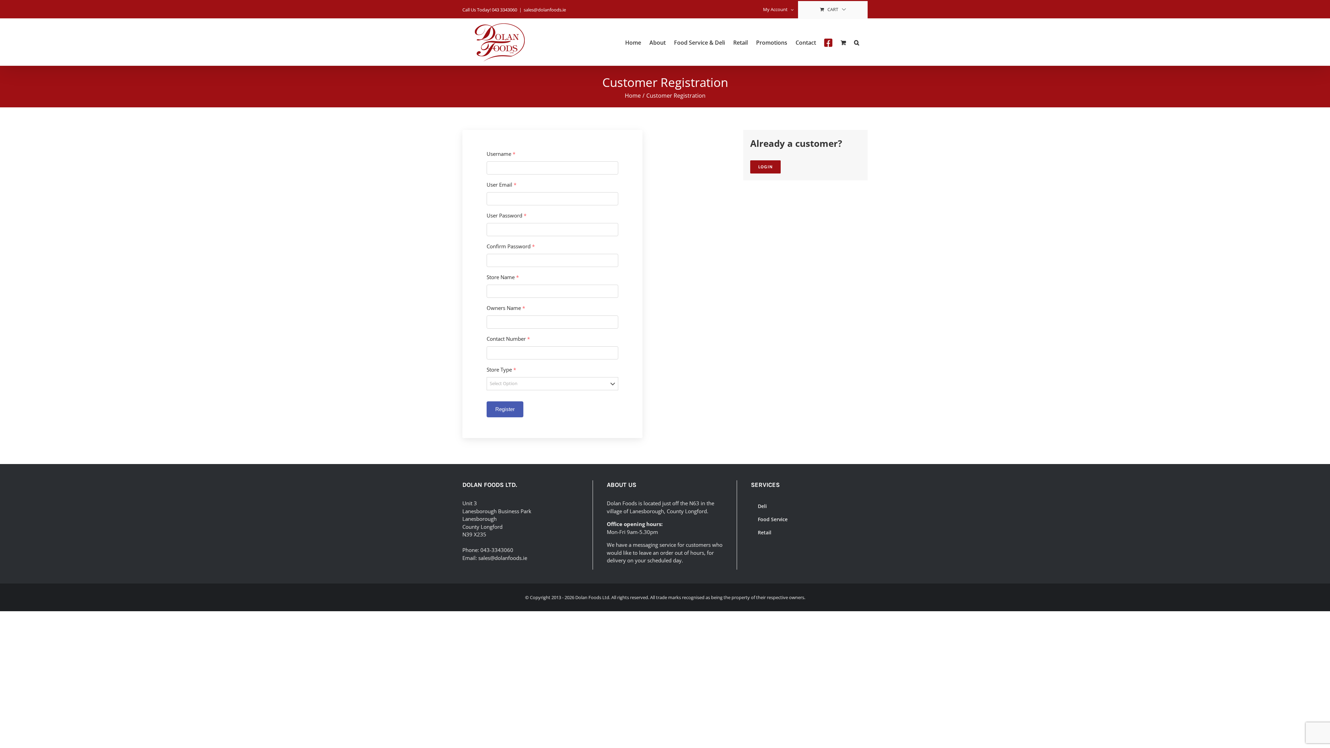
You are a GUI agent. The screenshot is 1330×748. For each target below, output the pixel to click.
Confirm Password (511, 246)
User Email (501, 184)
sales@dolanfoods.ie (545, 10)
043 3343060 (504, 10)
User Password (506, 215)
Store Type (501, 369)
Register (505, 409)
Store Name (503, 277)
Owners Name (506, 308)
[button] (856, 42)
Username (501, 154)
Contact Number (508, 339)
